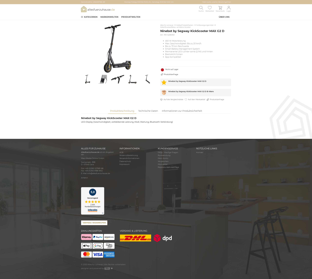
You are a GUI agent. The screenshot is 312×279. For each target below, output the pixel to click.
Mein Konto (163, 158)
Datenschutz (125, 161)
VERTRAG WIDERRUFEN (94, 223)
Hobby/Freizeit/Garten (184, 25)
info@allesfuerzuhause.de (98, 173)
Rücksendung (164, 155)
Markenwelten (109, 17)
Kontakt (199, 152)
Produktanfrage (171, 74)
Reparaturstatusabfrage (168, 167)
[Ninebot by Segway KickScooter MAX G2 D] (117, 48)
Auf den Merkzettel (196, 99)
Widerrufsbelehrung (128, 155)
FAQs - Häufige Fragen (168, 152)
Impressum (124, 164)
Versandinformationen (129, 158)
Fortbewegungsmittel (204, 25)
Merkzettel (162, 164)
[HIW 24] (107, 268)
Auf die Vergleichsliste (173, 99)
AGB (121, 152)
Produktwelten (130, 17)
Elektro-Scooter (184, 27)
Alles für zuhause (166, 25)
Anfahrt (84, 178)
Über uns (224, 17)
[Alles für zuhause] (98, 9)
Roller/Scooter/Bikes (168, 27)
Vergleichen (163, 161)
